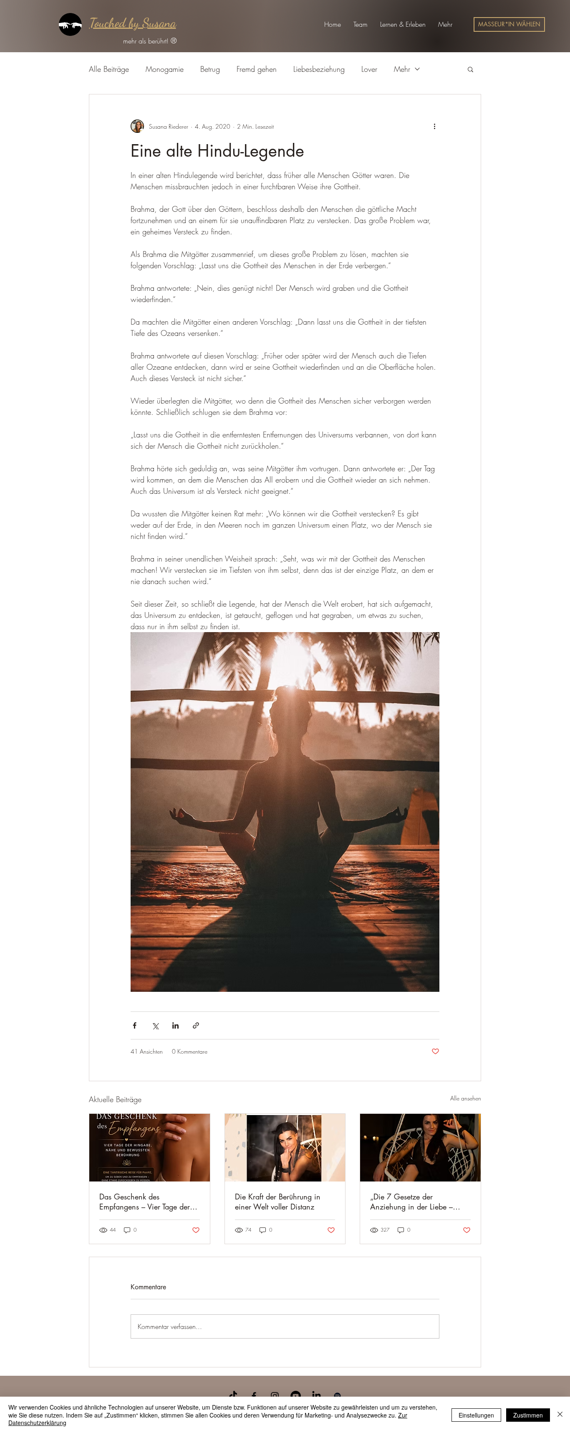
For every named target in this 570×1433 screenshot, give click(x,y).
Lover (369, 69)
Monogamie (165, 69)
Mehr (402, 69)
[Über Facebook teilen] (135, 1025)
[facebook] (254, 1396)
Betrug (210, 69)
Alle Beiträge (109, 69)
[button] (360, 24)
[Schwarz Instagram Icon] (275, 1396)
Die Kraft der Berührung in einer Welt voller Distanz (277, 1202)
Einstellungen (476, 1415)
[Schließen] (560, 1414)
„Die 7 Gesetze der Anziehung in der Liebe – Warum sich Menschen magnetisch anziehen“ (411, 1202)
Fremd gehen (257, 69)
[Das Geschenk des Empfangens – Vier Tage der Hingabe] (149, 1147)
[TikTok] (233, 1396)
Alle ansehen (465, 1098)
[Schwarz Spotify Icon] (337, 1396)
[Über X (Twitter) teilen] (155, 1025)
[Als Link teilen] (196, 1025)
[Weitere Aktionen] (434, 126)
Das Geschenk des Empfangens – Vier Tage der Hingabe (144, 1202)
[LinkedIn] (316, 1396)
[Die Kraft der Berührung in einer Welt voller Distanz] (285, 1147)
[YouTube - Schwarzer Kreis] (295, 1396)
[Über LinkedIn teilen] (175, 1025)
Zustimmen (528, 1415)
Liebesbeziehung (319, 69)
